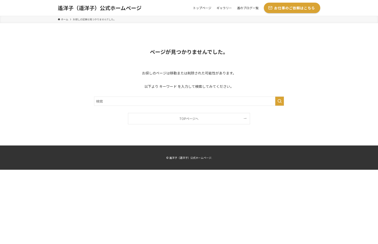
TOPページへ (188, 118)
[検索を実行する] (279, 101)
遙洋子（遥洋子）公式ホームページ (100, 7)
